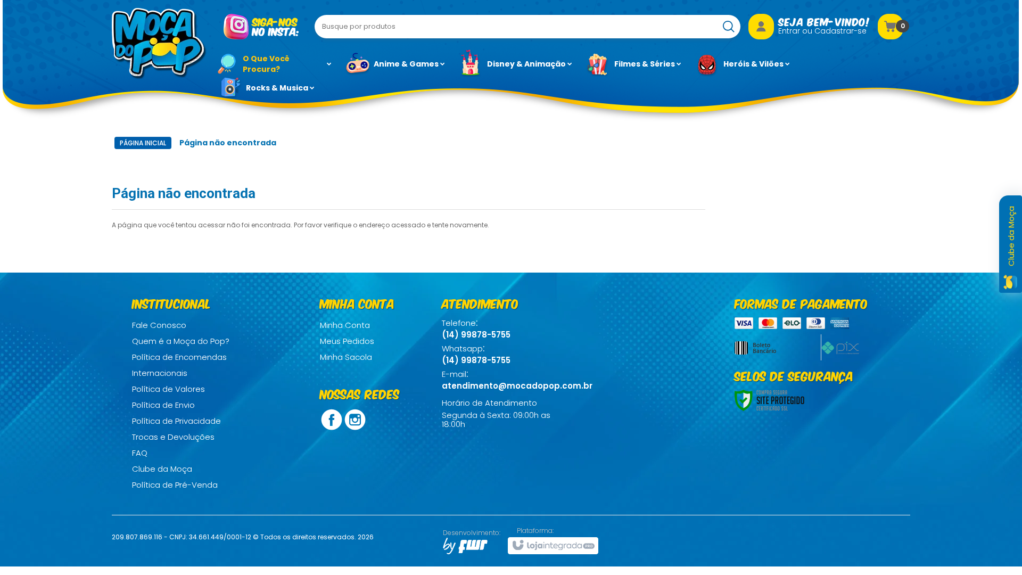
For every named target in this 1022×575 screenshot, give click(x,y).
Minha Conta (345, 325)
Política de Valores (168, 389)
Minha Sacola (346, 357)
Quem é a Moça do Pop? (180, 341)
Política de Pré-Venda (175, 484)
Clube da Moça (162, 468)
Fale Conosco (159, 325)
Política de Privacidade (176, 420)
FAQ (139, 452)
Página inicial (143, 142)
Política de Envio (163, 404)
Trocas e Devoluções (173, 436)
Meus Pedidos (347, 341)
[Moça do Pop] (159, 43)
